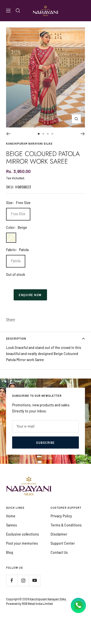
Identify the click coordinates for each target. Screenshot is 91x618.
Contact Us (59, 552)
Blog (9, 552)
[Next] (83, 134)
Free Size (18, 214)
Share (10, 319)
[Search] (18, 10)
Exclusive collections (22, 534)
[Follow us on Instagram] (23, 580)
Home (10, 516)
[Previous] (8, 134)
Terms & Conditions (66, 525)
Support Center (63, 543)
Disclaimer (59, 534)
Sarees (11, 525)
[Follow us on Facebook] (11, 580)
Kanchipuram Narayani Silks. (48, 599)
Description (16, 338)
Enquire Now (30, 295)
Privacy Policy (61, 516)
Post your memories (22, 543)
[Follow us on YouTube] (34, 580)
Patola (15, 261)
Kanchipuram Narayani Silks (29, 143)
